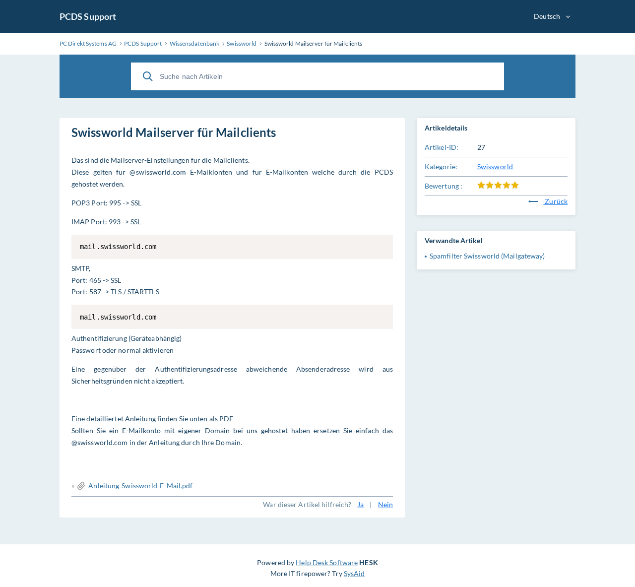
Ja (360, 504)
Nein (385, 504)
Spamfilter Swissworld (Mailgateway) (487, 256)
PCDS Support (88, 16)
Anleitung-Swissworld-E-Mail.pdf (140, 485)
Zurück (555, 201)
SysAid (354, 573)
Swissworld (495, 166)
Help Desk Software (327, 562)
